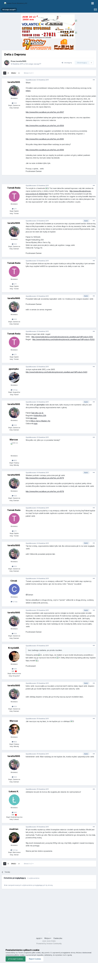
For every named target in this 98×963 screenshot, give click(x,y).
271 (15, 209)
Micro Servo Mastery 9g (40, 421)
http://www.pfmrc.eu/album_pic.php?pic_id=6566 (45, 150)
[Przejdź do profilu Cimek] (14, 589)
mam (35, 423)
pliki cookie (36, 953)
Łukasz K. (14, 791)
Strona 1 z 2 (28, 73)
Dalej (13, 73)
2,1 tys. (15, 602)
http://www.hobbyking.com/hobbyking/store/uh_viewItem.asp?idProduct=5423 (56, 372)
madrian (13, 829)
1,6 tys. (15, 390)
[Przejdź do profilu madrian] (14, 837)
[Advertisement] (49, 180)
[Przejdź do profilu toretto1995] (6, 62)
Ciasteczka (57, 938)
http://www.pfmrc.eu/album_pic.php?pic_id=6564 (45, 126)
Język (38, 938)
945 (15, 812)
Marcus (14, 439)
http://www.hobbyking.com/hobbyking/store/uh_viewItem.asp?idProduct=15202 (63, 339)
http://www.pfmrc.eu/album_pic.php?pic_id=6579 (45, 478)
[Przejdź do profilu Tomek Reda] (14, 196)
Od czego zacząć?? (33, 64)
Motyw (47, 938)
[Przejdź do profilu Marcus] (14, 448)
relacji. (28, 91)
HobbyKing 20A (40, 415)
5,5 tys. (15, 850)
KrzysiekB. (13, 648)
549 (15, 669)
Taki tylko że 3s (37, 413)
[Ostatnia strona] (19, 73)
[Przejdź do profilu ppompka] (14, 377)
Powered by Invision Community (49, 943)
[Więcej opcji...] (93, 79)
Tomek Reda (13, 188)
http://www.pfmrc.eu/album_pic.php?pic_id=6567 (45, 112)
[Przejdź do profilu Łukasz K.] (14, 799)
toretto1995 (21, 61)
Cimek (13, 581)
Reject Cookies (34, 959)
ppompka (14, 369)
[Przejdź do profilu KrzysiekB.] (14, 656)
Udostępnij (67, 63)
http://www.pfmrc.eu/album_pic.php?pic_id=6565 (45, 139)
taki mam (33, 418)
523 (15, 103)
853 (15, 460)
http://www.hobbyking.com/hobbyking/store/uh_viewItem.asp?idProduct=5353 (62, 337)
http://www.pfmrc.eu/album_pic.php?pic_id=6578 (45, 491)
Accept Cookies (16, 959)
